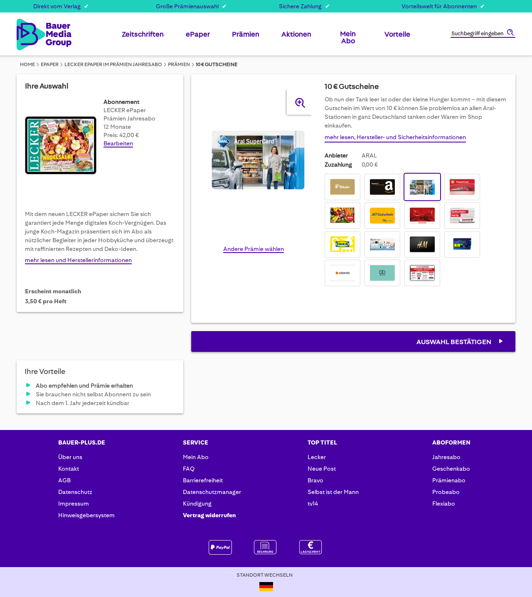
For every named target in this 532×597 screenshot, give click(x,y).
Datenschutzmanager (212, 492)
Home (27, 64)
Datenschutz (75, 492)
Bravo (315, 480)
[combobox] (483, 34)
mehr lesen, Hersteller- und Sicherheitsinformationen (395, 137)
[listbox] (416, 231)
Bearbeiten (118, 143)
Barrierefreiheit (203, 480)
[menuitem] (143, 37)
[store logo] (30, 34)
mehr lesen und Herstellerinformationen (78, 260)
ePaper (50, 64)
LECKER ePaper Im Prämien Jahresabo (113, 64)
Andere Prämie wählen (253, 249)
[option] (342, 187)
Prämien (179, 64)
